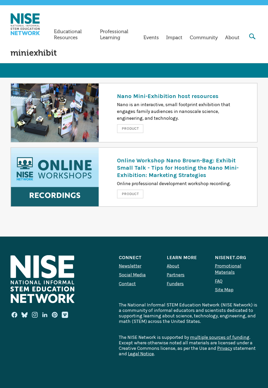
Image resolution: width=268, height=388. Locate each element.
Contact (127, 284)
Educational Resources (68, 35)
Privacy (224, 348)
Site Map (224, 290)
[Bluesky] (24, 315)
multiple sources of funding (219, 337)
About (232, 38)
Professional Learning (114, 35)
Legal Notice (141, 354)
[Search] (252, 37)
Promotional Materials (228, 269)
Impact (174, 38)
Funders (175, 284)
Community (204, 38)
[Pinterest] (55, 315)
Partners (176, 275)
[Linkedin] (45, 315)
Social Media (132, 275)
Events (151, 38)
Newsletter (130, 266)
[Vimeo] (65, 315)
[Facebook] (14, 315)
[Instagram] (35, 315)
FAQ (218, 281)
